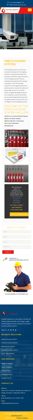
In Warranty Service (6, 374)
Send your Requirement (19, 214)
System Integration (6, 367)
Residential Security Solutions (9, 350)
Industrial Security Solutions (9, 339)
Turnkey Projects (6, 371)
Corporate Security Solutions (9, 343)
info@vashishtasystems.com (17, 5)
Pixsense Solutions (22, 418)
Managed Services (6, 378)
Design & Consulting (7, 363)
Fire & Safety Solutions (7, 353)
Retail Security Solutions (8, 346)
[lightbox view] (16, 132)
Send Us (8, 252)
